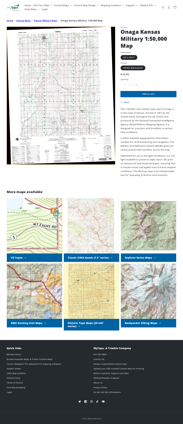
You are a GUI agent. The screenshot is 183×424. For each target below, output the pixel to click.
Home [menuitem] (28, 5)
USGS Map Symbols (16, 373)
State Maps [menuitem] (31, 9)
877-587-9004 (100, 354)
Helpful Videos (14, 368)
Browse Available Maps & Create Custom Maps (30, 359)
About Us (98, 382)
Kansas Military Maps (45, 20)
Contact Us (99, 359)
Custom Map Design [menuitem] (85, 5)
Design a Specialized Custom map (110, 364)
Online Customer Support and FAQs (111, 373)
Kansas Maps (23, 20)
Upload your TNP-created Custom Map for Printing (119, 368)
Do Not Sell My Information (107, 392)
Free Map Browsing (16, 387)
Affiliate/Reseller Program (106, 378)
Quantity (124, 79)
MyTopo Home (14, 354)
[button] (163, 7)
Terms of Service (15, 382)
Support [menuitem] (130, 5)
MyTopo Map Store (94, 419)
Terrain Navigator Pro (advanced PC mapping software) (34, 364)
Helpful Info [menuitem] (146, 5)
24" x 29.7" (129, 57)
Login (9, 392)
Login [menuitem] (45, 9)
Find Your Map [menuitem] (41, 5)
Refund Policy (13, 378)
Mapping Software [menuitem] (111, 5)
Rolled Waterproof (133, 68)
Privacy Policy (100, 387)
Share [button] (126, 102)
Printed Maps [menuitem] (61, 5)
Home (10, 20)
